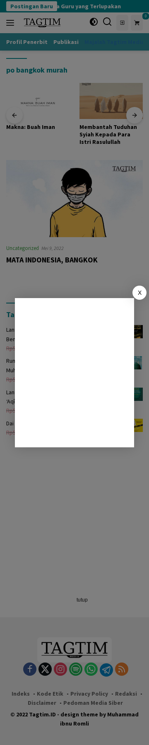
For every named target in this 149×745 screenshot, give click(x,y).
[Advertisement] (74, 372)
